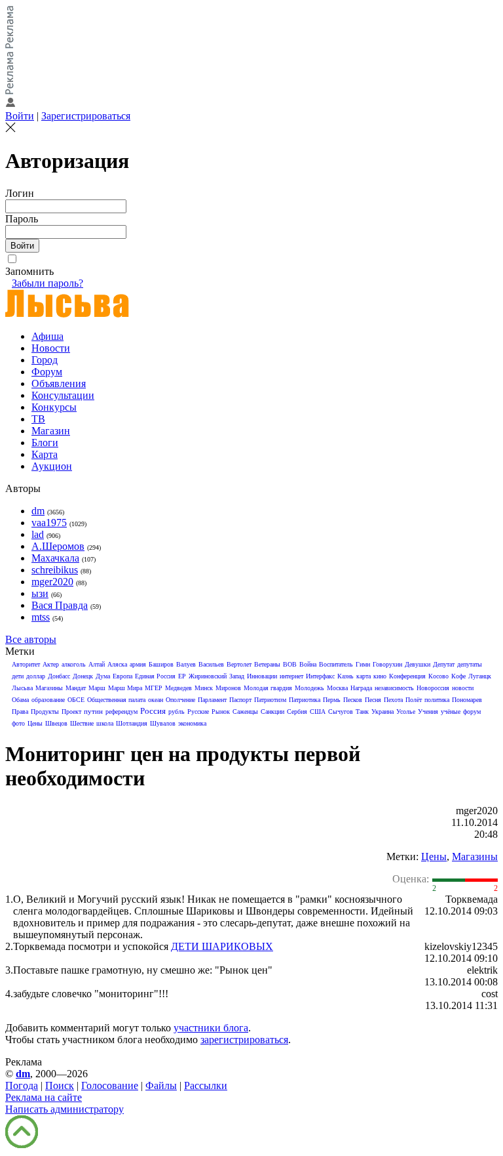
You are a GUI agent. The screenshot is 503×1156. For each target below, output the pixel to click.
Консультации (62, 395)
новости (463, 688)
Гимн (363, 664)
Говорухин (387, 664)
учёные (450, 711)
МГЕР (153, 688)
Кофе (458, 676)
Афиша (47, 336)
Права (20, 711)
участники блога (211, 1027)
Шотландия (131, 723)
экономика (192, 723)
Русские (198, 711)
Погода (21, 1085)
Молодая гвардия (268, 688)
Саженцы (245, 711)
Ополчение (180, 699)
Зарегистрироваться (85, 115)
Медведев (178, 688)
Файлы (161, 1085)
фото (18, 723)
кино (379, 676)
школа (104, 723)
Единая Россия (155, 676)
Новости (50, 348)
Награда (361, 688)
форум (472, 711)
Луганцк (479, 676)
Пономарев (467, 699)
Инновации (262, 676)
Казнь (345, 676)
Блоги (44, 442)
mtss (40, 617)
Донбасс (59, 676)
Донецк (83, 676)
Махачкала (55, 558)
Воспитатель (336, 664)
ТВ (38, 418)
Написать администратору (64, 1109)
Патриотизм (270, 699)
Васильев (211, 664)
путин (93, 711)
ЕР (182, 676)
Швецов (56, 723)
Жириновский (208, 676)
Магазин (50, 430)
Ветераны (267, 664)
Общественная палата (116, 699)
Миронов (228, 688)
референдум (121, 711)
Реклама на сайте (43, 1097)
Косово (438, 676)
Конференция (407, 676)
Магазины (49, 688)
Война (307, 664)
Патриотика (304, 699)
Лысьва (22, 688)
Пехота (393, 699)
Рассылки (205, 1085)
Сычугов (340, 711)
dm (38, 510)
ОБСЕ (75, 699)
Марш (96, 688)
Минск (204, 688)
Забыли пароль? (47, 283)
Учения (428, 711)
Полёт (413, 699)
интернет (291, 676)
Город (44, 359)
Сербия (297, 711)
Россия (153, 711)
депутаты (469, 664)
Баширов (161, 664)
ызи (39, 593)
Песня (373, 699)
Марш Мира (125, 688)
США (318, 711)
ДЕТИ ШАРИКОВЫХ (222, 946)
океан (155, 699)
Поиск (59, 1085)
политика (436, 699)
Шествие (82, 723)
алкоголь (74, 664)
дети (18, 676)
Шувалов (163, 723)
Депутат (444, 664)
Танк (362, 711)
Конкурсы (54, 407)
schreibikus (54, 569)
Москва (337, 688)
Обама (20, 699)
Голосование (109, 1085)
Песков (352, 699)
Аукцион (51, 466)
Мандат (75, 688)
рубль (176, 711)
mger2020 (52, 581)
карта (363, 676)
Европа (122, 676)
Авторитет (26, 664)
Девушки (417, 664)
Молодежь (309, 688)
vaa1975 (49, 522)
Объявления (58, 383)
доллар (35, 676)
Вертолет (239, 664)
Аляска (117, 664)
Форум (46, 371)
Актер (51, 664)
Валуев (186, 664)
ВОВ (290, 664)
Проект (71, 711)
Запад (236, 676)
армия (138, 664)
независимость (394, 688)
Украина (382, 711)
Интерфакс (320, 676)
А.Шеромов (57, 546)
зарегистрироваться (244, 1039)
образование (48, 699)
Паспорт (240, 699)
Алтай (96, 664)
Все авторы (30, 639)
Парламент (212, 699)
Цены (35, 723)
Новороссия (433, 688)
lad (37, 534)
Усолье (405, 711)
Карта (44, 454)
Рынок (221, 711)
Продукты (45, 711)
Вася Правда (59, 605)
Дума (103, 676)
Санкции (272, 711)
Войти (19, 115)
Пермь (332, 699)
